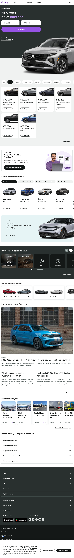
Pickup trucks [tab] (27, 82)
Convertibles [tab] (66, 82)
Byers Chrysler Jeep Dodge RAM (56, 415)
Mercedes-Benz (8, 265)
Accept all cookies (63, 550)
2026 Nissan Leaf (8, 202)
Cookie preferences (47, 550)
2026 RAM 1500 (60, 202)
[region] (37, 549)
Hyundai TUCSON (6, 40)
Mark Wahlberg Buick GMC (7, 415)
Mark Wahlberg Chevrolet (22, 415)
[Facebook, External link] (33, 519)
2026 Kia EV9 (42, 202)
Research (29, 2)
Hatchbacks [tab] (46, 82)
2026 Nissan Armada (26, 202)
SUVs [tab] (10, 82)
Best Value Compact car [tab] (65, 182)
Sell (22, 2)
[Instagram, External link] (39, 519)
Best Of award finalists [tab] (26, 182)
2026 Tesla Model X (44, 102)
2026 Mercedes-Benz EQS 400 (27, 130)
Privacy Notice (5, 532)
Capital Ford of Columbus (39, 414)
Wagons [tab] (56, 82)
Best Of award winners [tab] (9, 182)
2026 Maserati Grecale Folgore (63, 103)
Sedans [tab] (17, 82)
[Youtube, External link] (36, 519)
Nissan (25, 265)
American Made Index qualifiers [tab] (45, 182)
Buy (15, 2)
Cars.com (34, 548)
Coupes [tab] (37, 82)
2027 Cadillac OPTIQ (26, 102)
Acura (41, 265)
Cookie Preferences (6, 539)
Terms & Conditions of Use (8, 528)
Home (3, 8)
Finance (39, 2)
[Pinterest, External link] (43, 519)
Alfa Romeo (58, 265)
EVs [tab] (4, 82)
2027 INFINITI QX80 (9, 128)
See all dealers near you (63, 428)
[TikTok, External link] (30, 519)
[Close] (72, 543)
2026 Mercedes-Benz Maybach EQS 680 (9, 103)
